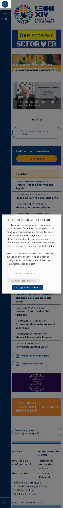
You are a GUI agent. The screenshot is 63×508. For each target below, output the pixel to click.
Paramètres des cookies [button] (23, 273)
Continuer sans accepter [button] (23, 280)
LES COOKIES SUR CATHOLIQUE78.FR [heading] (29, 220)
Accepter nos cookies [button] (27, 287)
